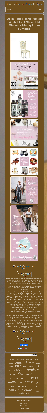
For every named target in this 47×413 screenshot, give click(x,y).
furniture (33, 369)
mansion (37, 391)
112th (13, 386)
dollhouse (15, 382)
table (31, 366)
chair (11, 366)
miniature (25, 390)
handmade (20, 359)
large (26, 378)
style (21, 393)
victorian (16, 378)
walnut (18, 362)
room (18, 366)
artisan (34, 377)
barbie (12, 359)
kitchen (36, 359)
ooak (37, 366)
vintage (29, 362)
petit (36, 386)
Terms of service (24, 408)
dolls (12, 390)
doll (20, 374)
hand (38, 375)
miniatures (19, 370)
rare (24, 366)
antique (22, 385)
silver (38, 383)
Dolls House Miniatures (24, 400)
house (29, 382)
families (30, 387)
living (10, 370)
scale (12, 374)
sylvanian (11, 363)
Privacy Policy (24, 406)
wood (27, 393)
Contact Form (24, 403)
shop (38, 363)
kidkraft (29, 359)
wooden (29, 374)
